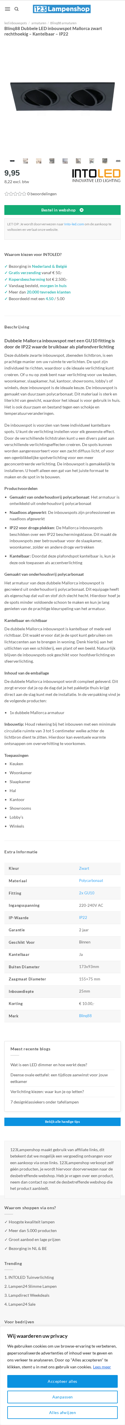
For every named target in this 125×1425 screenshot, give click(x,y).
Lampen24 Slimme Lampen (32, 1286)
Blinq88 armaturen (63, 23)
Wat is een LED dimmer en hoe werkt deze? (48, 1064)
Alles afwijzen (62, 1412)
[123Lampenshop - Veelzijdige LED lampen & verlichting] (62, 9)
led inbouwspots (15, 23)
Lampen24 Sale (21, 1304)
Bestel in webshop (58, 210)
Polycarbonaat (91, 880)
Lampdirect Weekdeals (28, 1295)
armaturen (38, 23)
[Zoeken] (16, 9)
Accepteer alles (62, 1381)
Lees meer (102, 1366)
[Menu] (7, 9)
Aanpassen (62, 1396)
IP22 (83, 917)
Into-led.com (74, 224)
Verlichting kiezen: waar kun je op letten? (47, 1091)
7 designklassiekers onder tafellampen (45, 1101)
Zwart (84, 868)
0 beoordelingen (42, 193)
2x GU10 (86, 893)
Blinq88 (85, 1016)
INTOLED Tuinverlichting (31, 1277)
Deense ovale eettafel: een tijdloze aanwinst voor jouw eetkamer (59, 1078)
